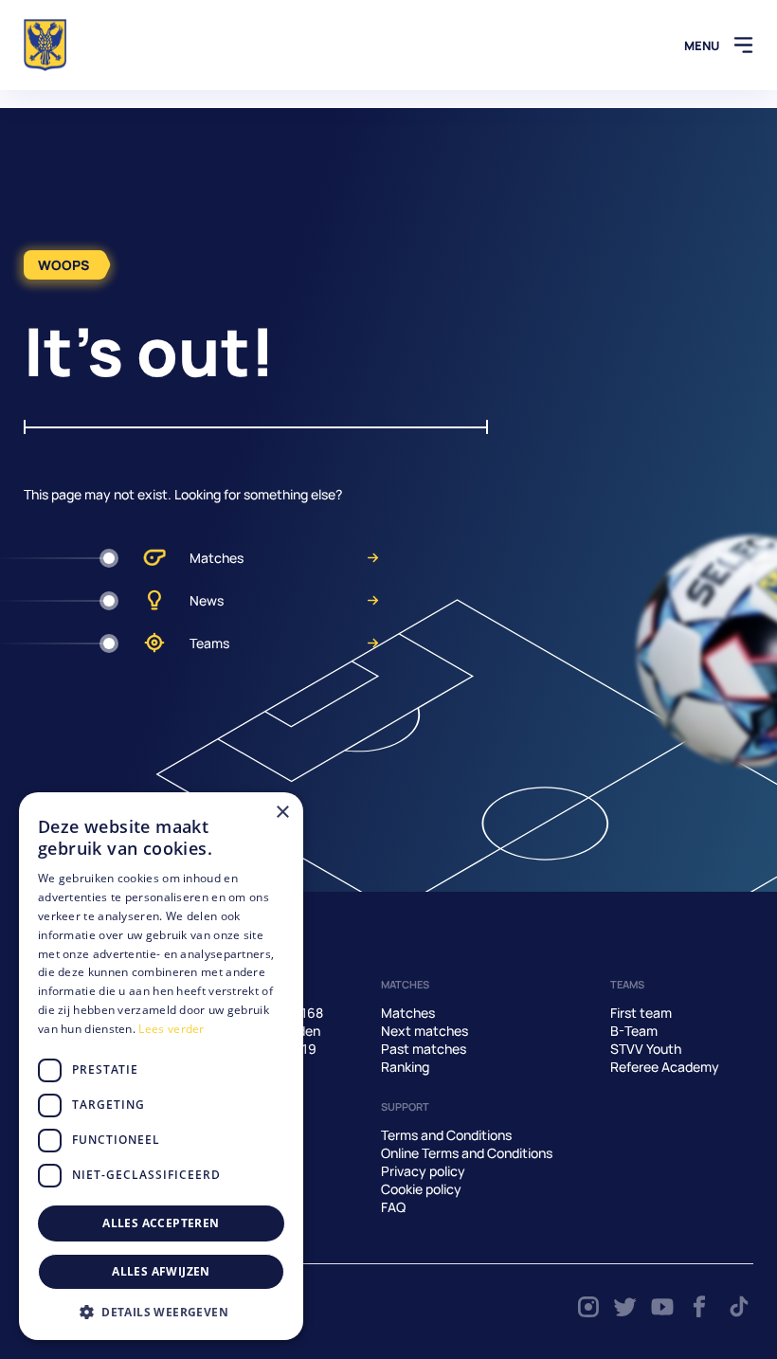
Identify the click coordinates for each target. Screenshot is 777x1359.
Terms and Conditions (446, 1135)
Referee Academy (664, 1067)
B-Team (634, 1031)
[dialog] (161, 1066)
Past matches (423, 1049)
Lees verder (171, 1029)
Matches (217, 558)
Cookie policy (421, 1189)
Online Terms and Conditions (466, 1153)
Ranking (405, 1067)
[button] (161, 1311)
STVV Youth (645, 1049)
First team (641, 1013)
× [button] (282, 813)
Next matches (424, 1031)
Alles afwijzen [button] (161, 1271)
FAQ (393, 1207)
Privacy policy (423, 1171)
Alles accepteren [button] (160, 1223)
